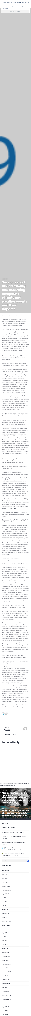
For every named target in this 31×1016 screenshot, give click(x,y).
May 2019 (5, 1014)
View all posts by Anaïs (10, 734)
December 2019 (6, 995)
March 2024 (5, 952)
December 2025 (6, 882)
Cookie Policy (5, 8)
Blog (3, 279)
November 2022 (6, 972)
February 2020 (6, 991)
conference (12, 722)
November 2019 (6, 999)
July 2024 (4, 936)
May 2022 (5, 975)
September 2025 (6, 890)
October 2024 (6, 925)
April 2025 (5, 909)
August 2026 (5, 870)
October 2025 (6, 886)
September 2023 (6, 964)
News (6, 279)
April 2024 (5, 948)
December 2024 (6, 921)
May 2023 (5, 968)
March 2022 (5, 979)
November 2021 (6, 983)
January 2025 (5, 917)
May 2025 (5, 905)
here (15, 508)
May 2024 (5, 944)
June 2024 (4, 940)
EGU (17, 722)
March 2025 (5, 913)
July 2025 (4, 898)
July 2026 (4, 874)
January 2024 (5, 960)
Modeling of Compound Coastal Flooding (13, 832)
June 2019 (4, 1010)
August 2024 (5, 933)
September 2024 (6, 929)
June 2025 (4, 901)
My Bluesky (5, 823)
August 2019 (5, 1007)
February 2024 (6, 956)
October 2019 (6, 1003)
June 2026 (4, 878)
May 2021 (5, 987)
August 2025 (5, 894)
